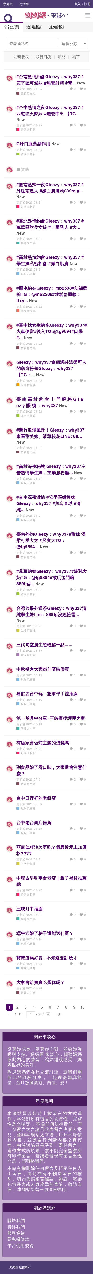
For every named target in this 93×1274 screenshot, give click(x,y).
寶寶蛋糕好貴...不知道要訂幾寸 (46, 958)
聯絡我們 (16, 1226)
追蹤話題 (34, 27)
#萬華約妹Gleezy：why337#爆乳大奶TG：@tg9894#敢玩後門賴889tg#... (51, 577)
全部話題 (11, 27)
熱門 (62, 56)
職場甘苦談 (28, 385)
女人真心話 (28, 655)
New (81, 83)
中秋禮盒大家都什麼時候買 (42, 669)
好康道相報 (28, 129)
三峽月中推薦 (29, 908)
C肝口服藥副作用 (33, 143)
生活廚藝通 (28, 630)
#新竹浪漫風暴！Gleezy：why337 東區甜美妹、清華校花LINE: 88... (50, 433)
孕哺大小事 (28, 243)
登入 (77, 3)
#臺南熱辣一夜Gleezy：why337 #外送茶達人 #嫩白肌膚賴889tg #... (50, 187)
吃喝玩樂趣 (28, 274)
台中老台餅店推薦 (34, 822)
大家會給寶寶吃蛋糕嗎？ (40, 982)
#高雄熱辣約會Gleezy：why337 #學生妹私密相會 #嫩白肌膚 (50, 260)
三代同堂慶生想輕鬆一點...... (44, 644)
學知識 (8, 3)
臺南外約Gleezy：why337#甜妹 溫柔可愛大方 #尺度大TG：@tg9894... (51, 540)
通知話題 (57, 27)
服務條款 (16, 1232)
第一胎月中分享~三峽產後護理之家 (50, 718)
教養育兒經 (28, 93)
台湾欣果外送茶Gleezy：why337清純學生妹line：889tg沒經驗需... (51, 611)
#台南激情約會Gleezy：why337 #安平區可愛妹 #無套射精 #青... (50, 79)
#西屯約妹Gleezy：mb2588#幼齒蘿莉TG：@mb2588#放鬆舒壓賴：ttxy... (52, 294)
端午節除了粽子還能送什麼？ (44, 933)
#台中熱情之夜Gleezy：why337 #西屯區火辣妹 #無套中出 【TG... (50, 110)
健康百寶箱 (28, 154)
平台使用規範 (20, 1245)
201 (18, 1014)
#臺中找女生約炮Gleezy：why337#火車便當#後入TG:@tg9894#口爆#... (51, 331)
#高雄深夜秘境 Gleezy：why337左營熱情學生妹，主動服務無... (51, 469)
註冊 (87, 3)
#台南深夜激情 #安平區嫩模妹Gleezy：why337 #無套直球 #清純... (48, 503)
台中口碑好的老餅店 (36, 798)
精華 (76, 56)
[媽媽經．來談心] (46, 17)
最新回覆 (43, 56)
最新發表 (21, 56)
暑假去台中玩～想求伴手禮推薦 (47, 693)
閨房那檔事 (28, 311)
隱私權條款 (18, 1239)
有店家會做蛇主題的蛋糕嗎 (42, 742)
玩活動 (24, 3)
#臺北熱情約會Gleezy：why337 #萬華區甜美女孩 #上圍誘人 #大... (50, 224)
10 (82, 1007)
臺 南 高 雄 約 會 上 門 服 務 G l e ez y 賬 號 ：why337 (49, 402)
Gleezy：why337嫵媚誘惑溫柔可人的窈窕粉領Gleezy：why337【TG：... (51, 368)
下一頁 (59, 1014)
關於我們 (16, 1220)
